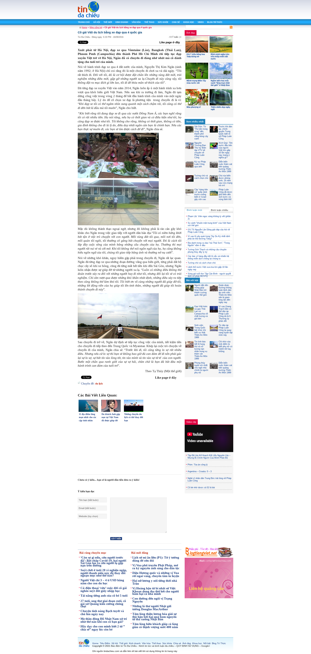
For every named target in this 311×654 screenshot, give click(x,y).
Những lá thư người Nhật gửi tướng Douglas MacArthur (151, 607)
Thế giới (108, 22)
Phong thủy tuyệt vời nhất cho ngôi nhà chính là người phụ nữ (201, 368)
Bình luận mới (194, 210)
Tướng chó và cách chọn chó (201, 176)
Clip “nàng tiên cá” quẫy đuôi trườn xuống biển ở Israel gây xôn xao (201, 194)
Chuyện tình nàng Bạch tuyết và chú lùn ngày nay (102, 612)
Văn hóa (136, 22)
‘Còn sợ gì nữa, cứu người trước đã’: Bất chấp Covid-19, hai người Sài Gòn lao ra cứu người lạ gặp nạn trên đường (103, 561)
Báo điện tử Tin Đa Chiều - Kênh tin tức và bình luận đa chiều (142, 646)
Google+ (205, 646)
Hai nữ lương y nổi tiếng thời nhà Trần (154, 582)
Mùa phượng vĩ (194, 107)
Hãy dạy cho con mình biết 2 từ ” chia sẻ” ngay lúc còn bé (103, 628)
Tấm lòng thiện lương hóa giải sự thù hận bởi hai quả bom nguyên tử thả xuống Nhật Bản (154, 616)
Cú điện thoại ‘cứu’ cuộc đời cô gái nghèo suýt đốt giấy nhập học (104, 589)
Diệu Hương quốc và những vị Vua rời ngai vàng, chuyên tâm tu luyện (155, 574)
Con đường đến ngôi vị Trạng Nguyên (152, 600)
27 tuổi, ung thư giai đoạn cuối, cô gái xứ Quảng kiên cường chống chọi (103, 603)
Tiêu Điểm (105, 643)
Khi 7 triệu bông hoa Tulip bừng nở (196, 55)
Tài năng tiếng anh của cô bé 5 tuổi (104, 595)
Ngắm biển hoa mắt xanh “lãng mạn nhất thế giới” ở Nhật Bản (220, 83)
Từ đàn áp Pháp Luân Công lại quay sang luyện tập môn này (225, 330)
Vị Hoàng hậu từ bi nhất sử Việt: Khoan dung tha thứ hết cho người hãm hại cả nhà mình (155, 591)
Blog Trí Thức (214, 22)
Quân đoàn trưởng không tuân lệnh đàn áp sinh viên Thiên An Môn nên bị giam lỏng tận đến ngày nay (225, 293)
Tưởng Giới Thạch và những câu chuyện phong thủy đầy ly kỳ (207, 250)
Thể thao (149, 22)
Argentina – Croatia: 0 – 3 (200, 471)
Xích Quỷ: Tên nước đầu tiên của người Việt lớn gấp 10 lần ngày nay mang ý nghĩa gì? (225, 150)
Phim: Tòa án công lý (198, 464)
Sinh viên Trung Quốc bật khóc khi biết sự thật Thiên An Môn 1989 (200, 331)
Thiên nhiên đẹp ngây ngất (220, 108)
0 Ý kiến (174, 37)
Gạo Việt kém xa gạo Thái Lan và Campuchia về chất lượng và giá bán (201, 312)
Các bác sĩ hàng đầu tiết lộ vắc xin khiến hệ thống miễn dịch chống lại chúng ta (208, 257)
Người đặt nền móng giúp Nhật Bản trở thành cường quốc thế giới (201, 290)
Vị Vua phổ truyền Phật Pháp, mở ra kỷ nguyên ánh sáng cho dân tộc (155, 567)
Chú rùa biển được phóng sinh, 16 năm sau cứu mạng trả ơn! (225, 180)
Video (201, 22)
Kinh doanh (121, 22)
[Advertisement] (175, 9)
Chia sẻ (176, 22)
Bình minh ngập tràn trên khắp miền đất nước (220, 56)
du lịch (99, 383)
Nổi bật (207, 643)
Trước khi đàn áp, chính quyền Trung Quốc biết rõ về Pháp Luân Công (225, 132)
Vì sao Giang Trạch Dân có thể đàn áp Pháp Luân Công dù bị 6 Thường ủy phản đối (225, 313)
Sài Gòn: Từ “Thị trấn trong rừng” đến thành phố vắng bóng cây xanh (201, 132)
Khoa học (188, 22)
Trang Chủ (84, 22)
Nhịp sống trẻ (96, 27)
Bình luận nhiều (219, 210)
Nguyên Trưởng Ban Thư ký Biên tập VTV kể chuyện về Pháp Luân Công (200, 150)
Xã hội (96, 22)
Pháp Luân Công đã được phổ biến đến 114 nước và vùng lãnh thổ (225, 194)
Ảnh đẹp (190, 32)
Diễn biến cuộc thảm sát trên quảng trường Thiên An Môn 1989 (225, 166)
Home (84, 27)
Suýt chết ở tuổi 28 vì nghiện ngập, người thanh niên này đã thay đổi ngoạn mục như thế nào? (104, 572)
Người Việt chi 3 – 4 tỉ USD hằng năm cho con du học (102, 581)
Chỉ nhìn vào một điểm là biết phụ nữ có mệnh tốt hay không (225, 346)
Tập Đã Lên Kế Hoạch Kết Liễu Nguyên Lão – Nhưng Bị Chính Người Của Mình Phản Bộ (209, 456)
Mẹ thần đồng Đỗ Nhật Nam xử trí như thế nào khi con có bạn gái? (104, 620)
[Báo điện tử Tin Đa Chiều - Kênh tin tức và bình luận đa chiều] (88, 17)
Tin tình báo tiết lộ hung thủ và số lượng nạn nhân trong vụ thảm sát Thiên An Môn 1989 (200, 350)
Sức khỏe (163, 22)
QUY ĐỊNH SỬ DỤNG (187, 646)
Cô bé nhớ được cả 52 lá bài (201, 487)
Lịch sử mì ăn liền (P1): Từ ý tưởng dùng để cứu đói (155, 559)
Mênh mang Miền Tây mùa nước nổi (196, 82)
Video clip (191, 422)
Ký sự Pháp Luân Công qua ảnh (200, 164)
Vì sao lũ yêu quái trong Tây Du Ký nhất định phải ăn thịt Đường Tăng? (209, 237)
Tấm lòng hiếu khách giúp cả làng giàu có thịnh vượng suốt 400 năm (155, 625)
